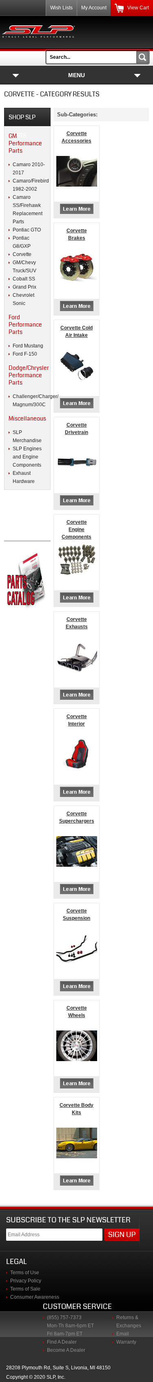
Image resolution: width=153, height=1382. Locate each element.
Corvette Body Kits (76, 1108)
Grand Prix (24, 287)
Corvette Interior (77, 720)
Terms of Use (24, 1272)
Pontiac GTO (27, 230)
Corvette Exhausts (77, 623)
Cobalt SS (24, 279)
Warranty (126, 1342)
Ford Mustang (28, 346)
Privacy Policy (25, 1281)
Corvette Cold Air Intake (76, 331)
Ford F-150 (25, 354)
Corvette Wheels (77, 1011)
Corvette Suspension (76, 914)
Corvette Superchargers (76, 817)
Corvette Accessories (76, 137)
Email (122, 1334)
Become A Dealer (66, 1350)
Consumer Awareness (34, 1297)
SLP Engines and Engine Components (27, 457)
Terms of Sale (25, 1289)
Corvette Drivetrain (76, 428)
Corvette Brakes (77, 234)
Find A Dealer (62, 1342)
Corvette (22, 254)
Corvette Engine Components (76, 529)
